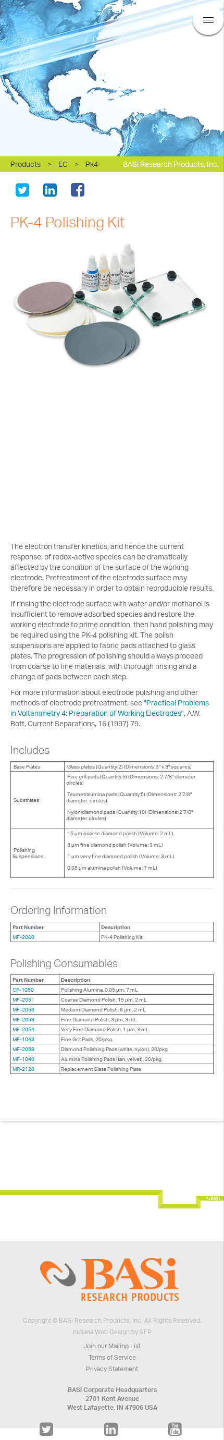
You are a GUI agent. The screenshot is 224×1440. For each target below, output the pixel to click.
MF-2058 (23, 1049)
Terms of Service (112, 1357)
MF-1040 (23, 1059)
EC (63, 164)
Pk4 (91, 164)
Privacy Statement (112, 1369)
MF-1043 (23, 1039)
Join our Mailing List (112, 1346)
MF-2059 (23, 1019)
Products (25, 164)
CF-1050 (23, 989)
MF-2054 (23, 1029)
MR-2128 (23, 1069)
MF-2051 (23, 999)
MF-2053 (23, 1009)
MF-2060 (23, 937)
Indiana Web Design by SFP (112, 1332)
